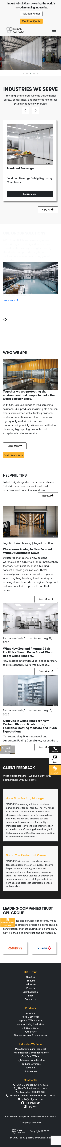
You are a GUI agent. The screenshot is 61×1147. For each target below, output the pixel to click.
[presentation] (25, 110)
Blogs (30, 995)
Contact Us (30, 999)
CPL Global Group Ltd (17, 1116)
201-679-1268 (40, 1085)
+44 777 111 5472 (46, 1095)
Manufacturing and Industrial (30, 1049)
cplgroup (32, 1106)
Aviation (30, 1013)
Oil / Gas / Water (30, 1056)
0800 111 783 (40, 1088)
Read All (46, 495)
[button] (23, 73)
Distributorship (30, 992)
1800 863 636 (38, 1092)
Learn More (29, 194)
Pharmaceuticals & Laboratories (30, 1035)
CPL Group (30, 972)
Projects (30, 988)
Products (30, 980)
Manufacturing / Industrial (30, 1024)
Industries (30, 984)
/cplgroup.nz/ (33, 1103)
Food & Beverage (30, 1016)
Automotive (31, 1031)
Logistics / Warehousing (30, 1020)
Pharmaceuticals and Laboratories (31, 1052)
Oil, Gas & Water (30, 1028)
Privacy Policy (17, 1137)
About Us (30, 977)
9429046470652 (47, 1116)
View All (46, 209)
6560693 (36, 1122)
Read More (45, 599)
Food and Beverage (30, 1064)
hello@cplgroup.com (32, 1099)
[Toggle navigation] (54, 30)
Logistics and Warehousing (30, 1060)
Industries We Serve (30, 1044)
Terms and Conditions (39, 1137)
